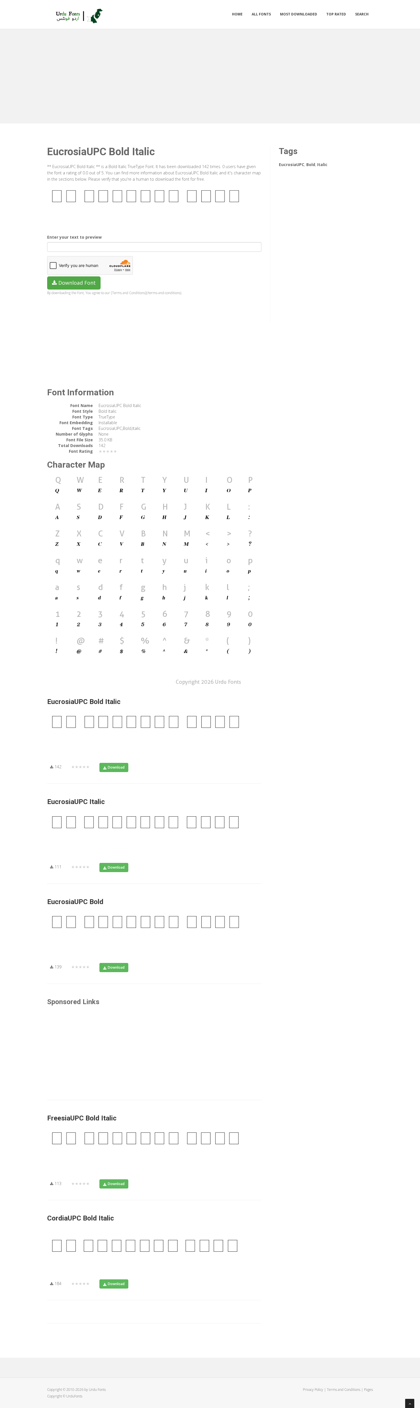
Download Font (76, 282)
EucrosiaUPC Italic (76, 802)
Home (237, 14)
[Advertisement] (210, 75)
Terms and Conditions (343, 1389)
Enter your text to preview (74, 237)
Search (362, 14)
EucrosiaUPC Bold (75, 902)
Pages (368, 1389)
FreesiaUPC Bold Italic (82, 1118)
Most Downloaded (298, 14)
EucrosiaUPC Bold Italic (84, 702)
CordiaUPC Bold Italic (80, 1218)
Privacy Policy (313, 1389)
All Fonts (261, 14)
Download (116, 767)
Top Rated (336, 14)
